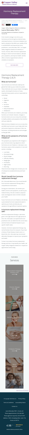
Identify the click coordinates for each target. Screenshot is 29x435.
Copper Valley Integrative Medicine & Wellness (12, 20)
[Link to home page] (12, 3)
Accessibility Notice (21, 402)
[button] (26, 3)
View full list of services (22, 390)
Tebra (21, 429)
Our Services (14, 22)
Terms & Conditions (9, 402)
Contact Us (14, 406)
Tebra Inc (14, 398)
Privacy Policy (21, 398)
